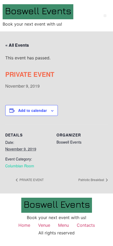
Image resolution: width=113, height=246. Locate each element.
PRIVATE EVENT (31, 179)
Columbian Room (19, 165)
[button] (105, 15)
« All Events (17, 45)
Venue (44, 225)
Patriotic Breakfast (91, 179)
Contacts (86, 225)
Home (24, 225)
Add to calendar (32, 110)
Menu (63, 225)
